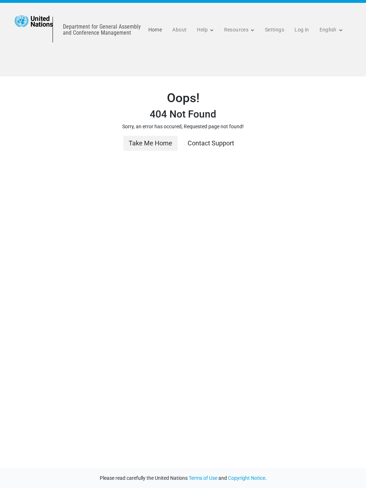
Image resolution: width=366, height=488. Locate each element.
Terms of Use (203, 478)
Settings (274, 30)
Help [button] (203, 30)
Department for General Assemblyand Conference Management (102, 29)
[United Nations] (34, 29)
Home (155, 30)
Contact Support (211, 143)
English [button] (329, 30)
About (179, 30)
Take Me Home (150, 143)
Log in (302, 30)
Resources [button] (237, 30)
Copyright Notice (246, 478)
